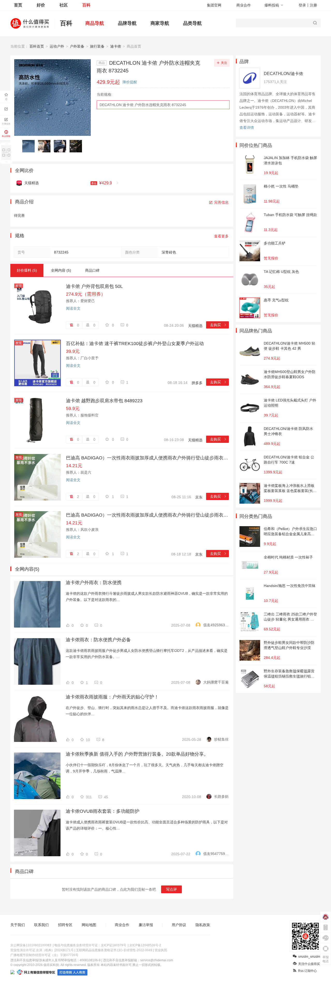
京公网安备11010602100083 (30, 945)
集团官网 (214, 5)
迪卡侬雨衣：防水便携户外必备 (98, 639)
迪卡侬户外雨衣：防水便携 (94, 582)
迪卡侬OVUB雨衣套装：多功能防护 (102, 811)
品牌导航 (127, 23)
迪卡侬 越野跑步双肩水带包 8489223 (104, 400)
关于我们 (17, 925)
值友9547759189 (216, 854)
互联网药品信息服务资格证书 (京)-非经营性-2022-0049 (114, 950)
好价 (41, 5)
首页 (18, 5)
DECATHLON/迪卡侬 (283, 73)
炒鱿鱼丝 (221, 739)
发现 (19, 286)
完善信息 (221, 202)
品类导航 (192, 23)
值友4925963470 (216, 625)
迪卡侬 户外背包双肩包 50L (94, 286)
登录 (302, 5)
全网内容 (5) (61, 270)
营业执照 (161, 950)
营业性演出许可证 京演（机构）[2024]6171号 (42, 950)
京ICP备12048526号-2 (145, 945)
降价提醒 (130, 82)
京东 (198, 497)
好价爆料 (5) (27, 270)
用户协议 (179, 925)
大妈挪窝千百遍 (216, 682)
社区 (63, 5)
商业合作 (243, 5)
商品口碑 (92, 270)
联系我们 (41, 925)
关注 (224, 63)
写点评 (171, 889)
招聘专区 (65, 925)
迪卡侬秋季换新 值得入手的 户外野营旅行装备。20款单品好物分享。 (137, 754)
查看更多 (221, 236)
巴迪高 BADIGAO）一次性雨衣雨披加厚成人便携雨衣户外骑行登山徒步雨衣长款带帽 (147, 457)
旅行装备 (97, 46)
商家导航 (160, 23)
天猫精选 (195, 326)
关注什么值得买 (309, 964)
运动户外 (57, 46)
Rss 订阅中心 (307, 971)
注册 (313, 5)
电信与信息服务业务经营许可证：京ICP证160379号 (90, 945)
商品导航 (94, 23)
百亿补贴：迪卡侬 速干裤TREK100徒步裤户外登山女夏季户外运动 (135, 343)
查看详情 (246, 127)
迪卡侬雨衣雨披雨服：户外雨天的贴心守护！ (112, 696)
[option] (30, 146)
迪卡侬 (115, 46)
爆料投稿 (272, 5)
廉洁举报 (146, 925)
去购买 (218, 325)
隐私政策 (202, 925)
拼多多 (197, 383)
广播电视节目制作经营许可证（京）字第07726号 (44, 955)
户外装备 (77, 46)
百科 (86, 5)
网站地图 (89, 925)
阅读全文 (73, 308)
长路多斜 (221, 796)
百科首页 (36, 46)
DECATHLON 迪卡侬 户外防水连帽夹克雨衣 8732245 (143, 105)
